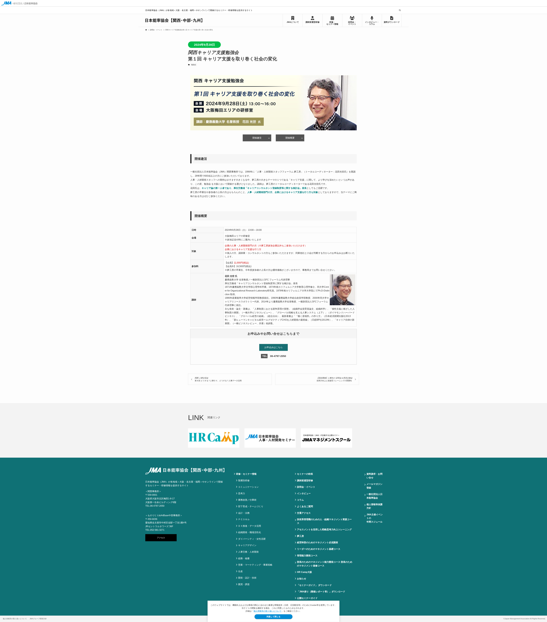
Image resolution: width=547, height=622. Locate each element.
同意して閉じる (273, 616)
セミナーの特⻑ (305, 474)
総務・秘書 (244, 558)
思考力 (241, 493)
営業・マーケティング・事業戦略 (255, 565)
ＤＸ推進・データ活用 (249, 526)
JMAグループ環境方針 (38, 619)
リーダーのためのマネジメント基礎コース (318, 549)
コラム (300, 500)
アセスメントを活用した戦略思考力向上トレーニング (324, 529)
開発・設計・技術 (247, 578)
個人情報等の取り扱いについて (267, 611)
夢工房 (300, 536)
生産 (240, 571)
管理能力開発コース (307, 555)
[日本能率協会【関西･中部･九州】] (173, 20)
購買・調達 (244, 584)
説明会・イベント (306, 487)
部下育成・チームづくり (250, 506)
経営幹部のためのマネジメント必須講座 (317, 542)
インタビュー (304, 493)
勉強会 (193, 65)
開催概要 (290, 138)
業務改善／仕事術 (247, 500)
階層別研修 (244, 480)
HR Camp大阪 (304, 572)
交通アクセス (304, 513)
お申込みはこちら (273, 347)
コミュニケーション (248, 487)
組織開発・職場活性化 (249, 532)
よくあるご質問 (305, 506)
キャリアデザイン (247, 545)
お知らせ (301, 578)
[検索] (400, 10)
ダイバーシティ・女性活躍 (252, 539)
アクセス (161, 538)
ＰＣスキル (244, 519)
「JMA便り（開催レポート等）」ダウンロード (321, 591)
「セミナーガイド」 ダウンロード (314, 585)
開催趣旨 (257, 138)
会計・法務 (244, 513)
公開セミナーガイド (307, 598)
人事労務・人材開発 (248, 552)
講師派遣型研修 (305, 480)
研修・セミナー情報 (246, 474)
